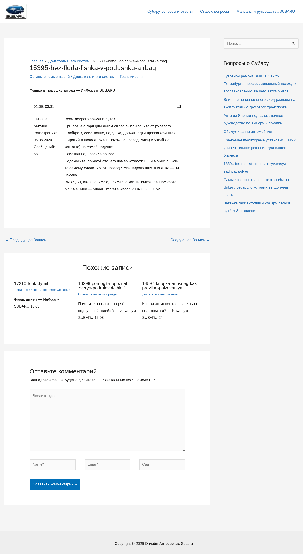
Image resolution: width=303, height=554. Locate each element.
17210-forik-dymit (31, 283)
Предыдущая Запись (25, 240)
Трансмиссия (131, 77)
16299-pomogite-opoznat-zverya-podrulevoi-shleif (103, 285)
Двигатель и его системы (95, 77)
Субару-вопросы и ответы (170, 11)
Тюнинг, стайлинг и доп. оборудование (42, 289)
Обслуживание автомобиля (248, 132)
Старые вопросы (214, 11)
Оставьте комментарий (50, 77)
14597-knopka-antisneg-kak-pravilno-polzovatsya (170, 285)
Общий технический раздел (98, 294)
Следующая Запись (190, 240)
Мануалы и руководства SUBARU (265, 11)
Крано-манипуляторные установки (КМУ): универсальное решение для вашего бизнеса (260, 147)
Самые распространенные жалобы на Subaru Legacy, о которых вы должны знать (256, 187)
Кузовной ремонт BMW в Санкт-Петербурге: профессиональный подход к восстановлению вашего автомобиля (260, 83)
